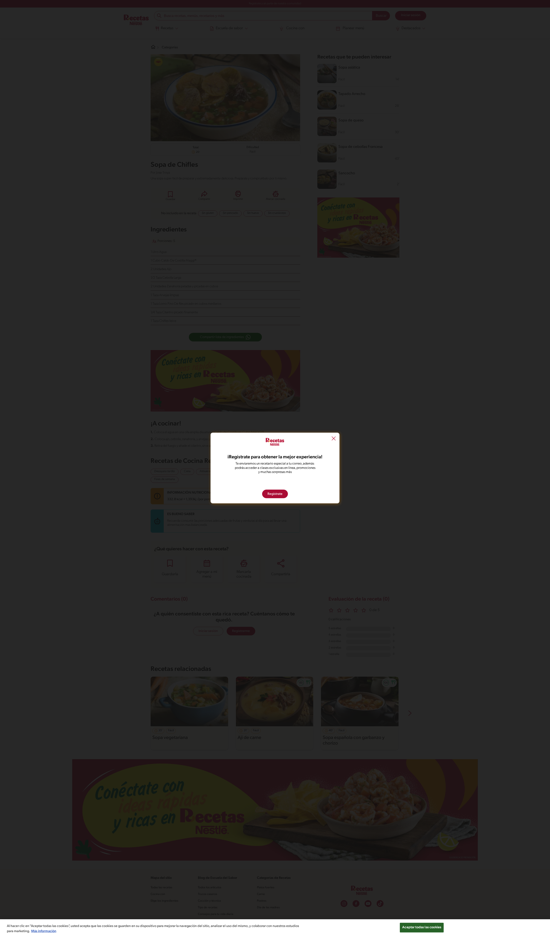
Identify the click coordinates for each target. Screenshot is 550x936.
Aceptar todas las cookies (421, 927)
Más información (43, 931)
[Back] (333, 439)
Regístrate (275, 494)
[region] (275, 927)
